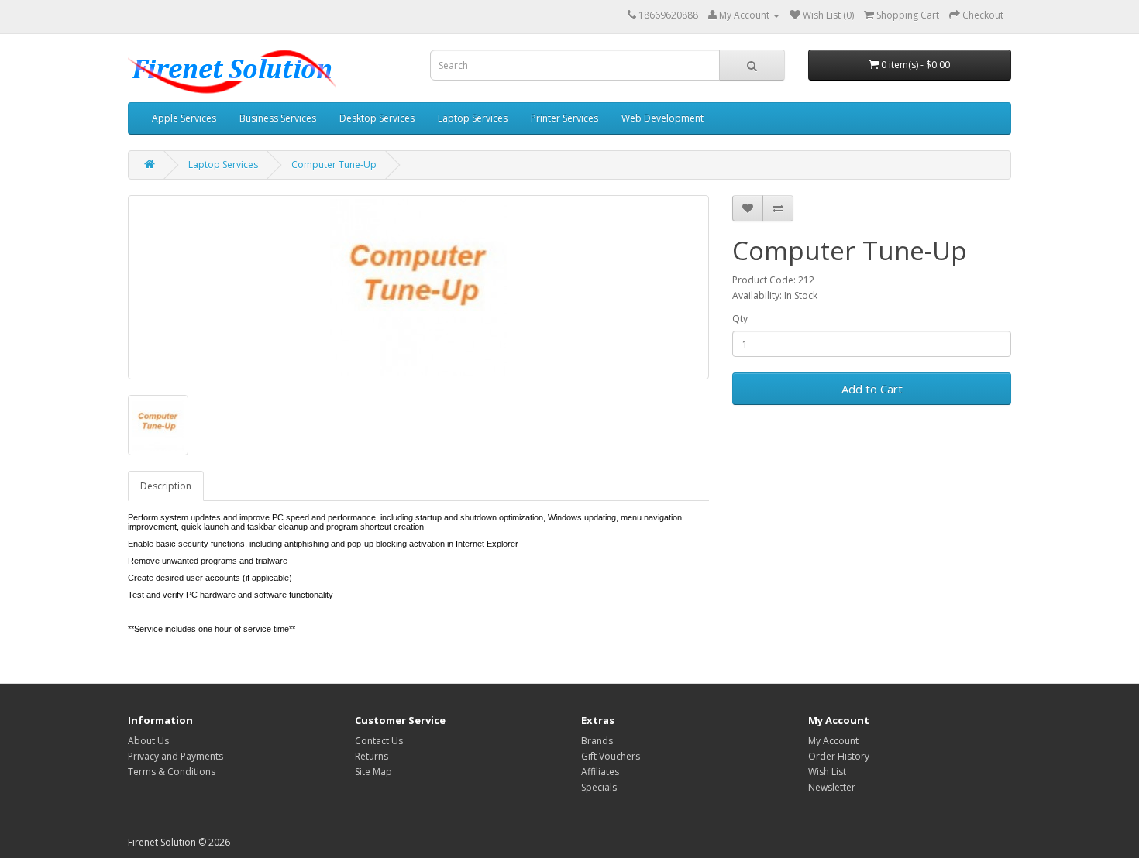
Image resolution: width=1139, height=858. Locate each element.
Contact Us (379, 740)
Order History (838, 756)
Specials (599, 787)
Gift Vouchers (610, 756)
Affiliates (600, 771)
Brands (597, 740)
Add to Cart (872, 388)
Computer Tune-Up (334, 164)
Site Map (373, 771)
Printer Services (564, 118)
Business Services (277, 118)
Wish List (827, 771)
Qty (740, 318)
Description (165, 485)
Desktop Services (377, 118)
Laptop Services (473, 118)
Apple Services (184, 118)
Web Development (662, 118)
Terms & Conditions (171, 771)
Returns (371, 756)
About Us (148, 740)
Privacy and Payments (175, 756)
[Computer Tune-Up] (418, 287)
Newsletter (831, 787)
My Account (833, 740)
